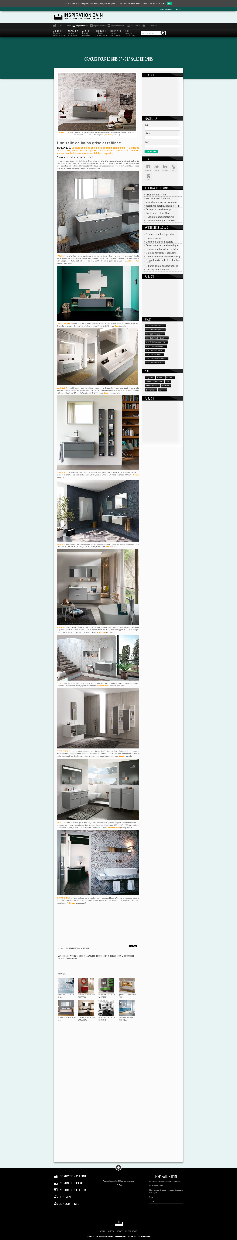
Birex (81, 956)
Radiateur (165, 385)
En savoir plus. (158, 3)
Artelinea (74, 956)
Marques (86, 33)
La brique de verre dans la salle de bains (159, 241)
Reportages (102, 33)
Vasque (161, 390)
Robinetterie (150, 390)
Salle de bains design (154, 334)
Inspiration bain (83, 15)
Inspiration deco (97, 26)
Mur (167, 381)
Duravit (113, 956)
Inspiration (73, 33)
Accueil (102, 1231)
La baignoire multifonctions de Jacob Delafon (161, 253)
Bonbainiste (133, 26)
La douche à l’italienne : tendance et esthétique (162, 266)
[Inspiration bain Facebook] (148, 167)
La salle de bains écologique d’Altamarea (164, 1181)
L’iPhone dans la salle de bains (156, 194)
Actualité (59, 33)
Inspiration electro (116, 26)
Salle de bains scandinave (156, 358)
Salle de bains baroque (154, 325)
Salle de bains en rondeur (156, 338)
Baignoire (149, 377)
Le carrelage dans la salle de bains (157, 269)
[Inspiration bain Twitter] (157, 167)
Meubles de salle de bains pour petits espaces (161, 202)
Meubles (158, 381)
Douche (169, 377)
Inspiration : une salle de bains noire (158, 198)
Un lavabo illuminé (156, 1185)
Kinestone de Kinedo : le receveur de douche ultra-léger (166, 1191)
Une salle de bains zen (153, 238)
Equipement (115, 33)
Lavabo (148, 381)
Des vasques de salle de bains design (158, 209)
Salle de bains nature (154, 350)
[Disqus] (98, 1056)
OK (169, 3)
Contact (119, 1231)
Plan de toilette (151, 385)
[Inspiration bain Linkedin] (165, 167)
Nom (147, 142)
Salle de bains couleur (67, 958)
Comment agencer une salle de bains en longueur (162, 245)
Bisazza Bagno (89, 956)
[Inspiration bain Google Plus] (148, 177)
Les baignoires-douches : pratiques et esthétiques (162, 249)
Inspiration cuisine (61, 26)
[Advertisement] (118, 49)
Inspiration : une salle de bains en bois (86, 1018)
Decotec (99, 956)
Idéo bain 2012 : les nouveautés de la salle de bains (163, 206)
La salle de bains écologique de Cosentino (160, 217)
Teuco (151, 1201)
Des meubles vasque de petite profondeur (160, 234)
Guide (130, 33)
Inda (119, 956)
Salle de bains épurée (154, 362)
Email (147, 124)
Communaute (165, 9)
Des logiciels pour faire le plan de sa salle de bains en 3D (163, 261)
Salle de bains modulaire (155, 346)
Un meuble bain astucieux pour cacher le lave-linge (163, 256)
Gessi (151, 1197)
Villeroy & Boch (128, 956)
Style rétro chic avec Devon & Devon (158, 213)
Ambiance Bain (63, 956)
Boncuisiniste (149, 26)
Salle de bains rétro (153, 354)
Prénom (148, 133)
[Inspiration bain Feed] (173, 167)
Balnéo (159, 377)
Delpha (106, 956)
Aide (178, 9)
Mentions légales (131, 1231)
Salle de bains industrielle (155, 342)
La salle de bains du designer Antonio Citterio (161, 220)
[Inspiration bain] (119, 1223)
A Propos (111, 1231)
